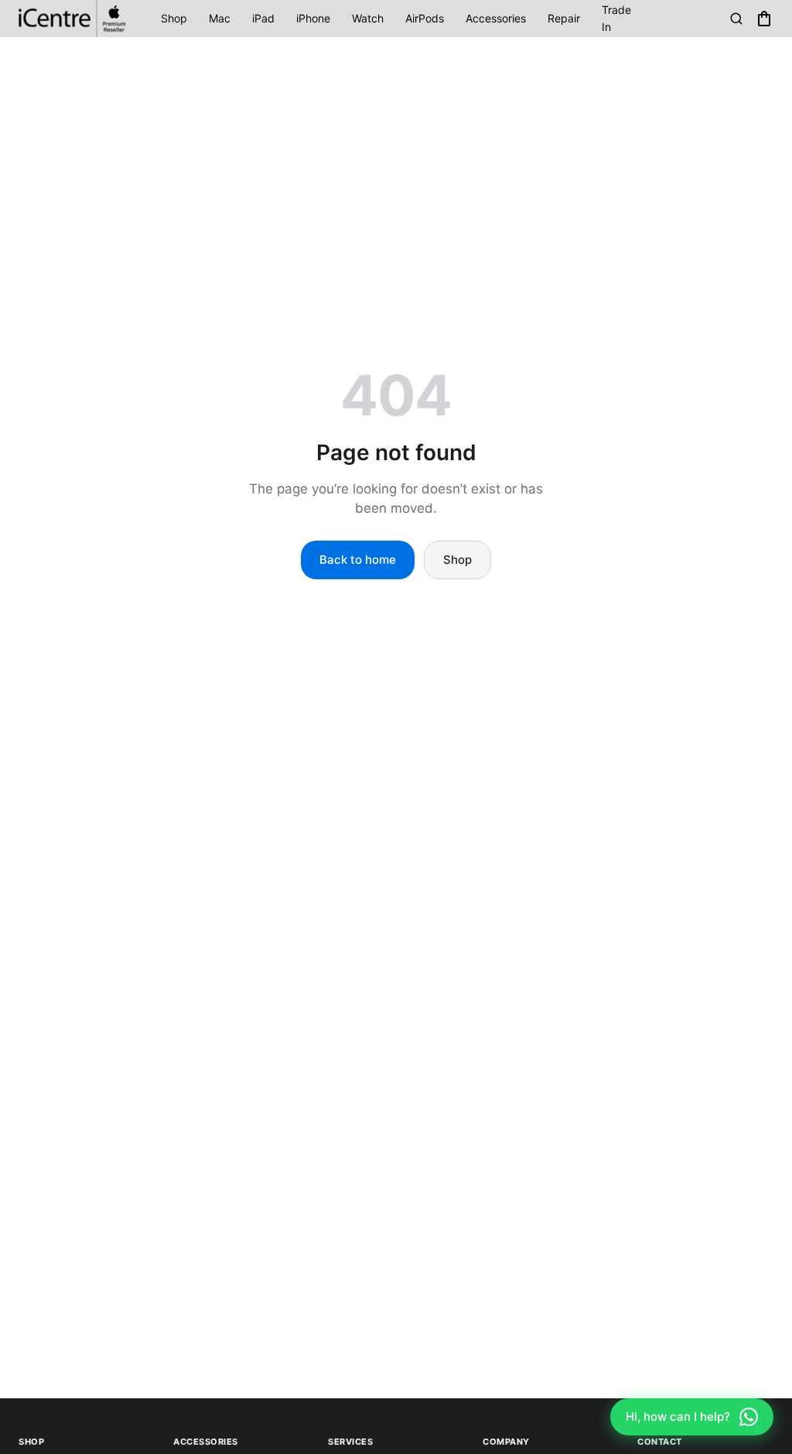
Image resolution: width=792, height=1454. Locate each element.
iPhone (313, 18)
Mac (219, 18)
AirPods (424, 18)
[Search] (736, 18)
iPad (263, 18)
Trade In (616, 18)
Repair (564, 18)
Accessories (496, 18)
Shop (174, 18)
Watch (368, 18)
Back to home (357, 559)
